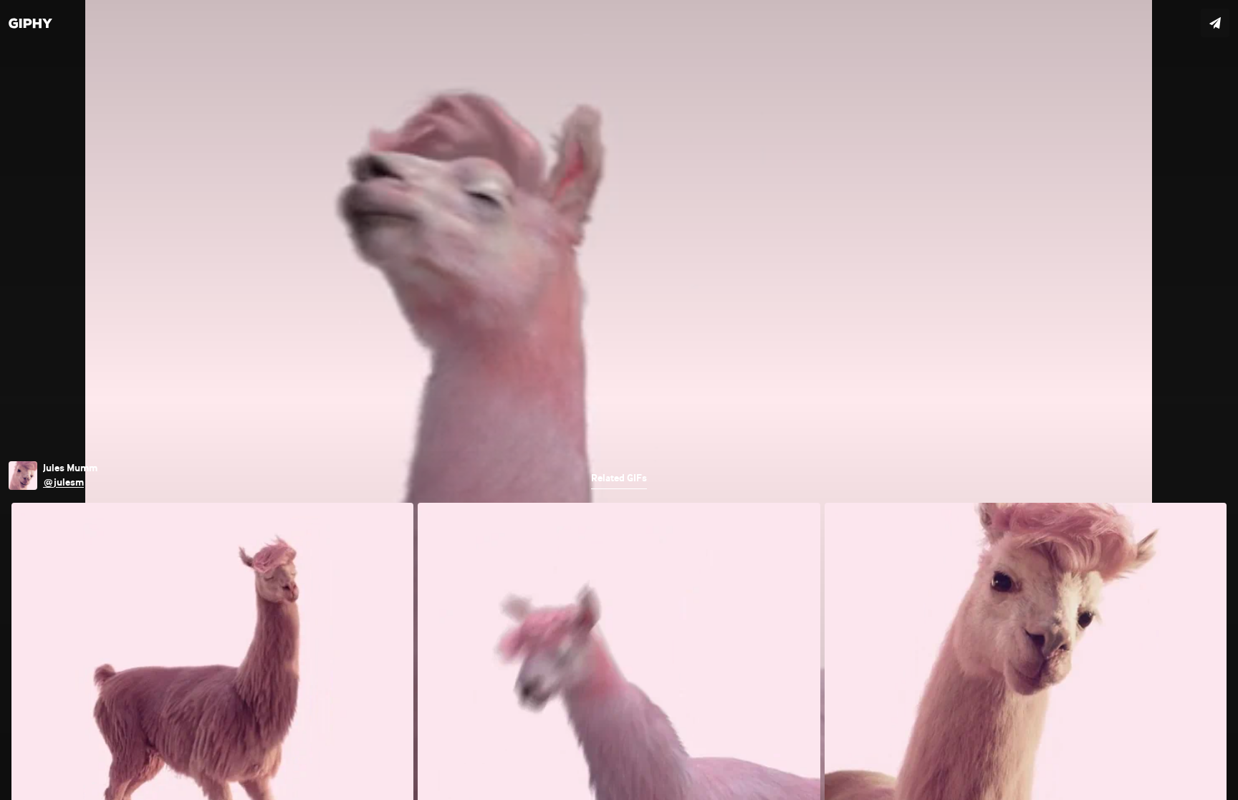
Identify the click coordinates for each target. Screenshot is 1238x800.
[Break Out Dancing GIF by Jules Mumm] (619, 400)
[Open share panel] (1215, 23)
